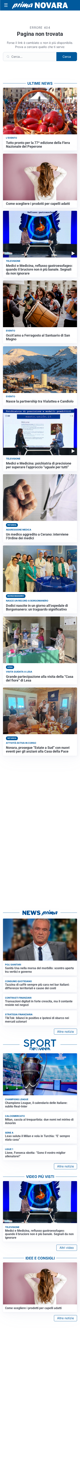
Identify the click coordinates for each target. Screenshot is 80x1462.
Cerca (67, 56)
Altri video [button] (67, 1248)
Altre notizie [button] (65, 1031)
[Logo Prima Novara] (40, 5)
